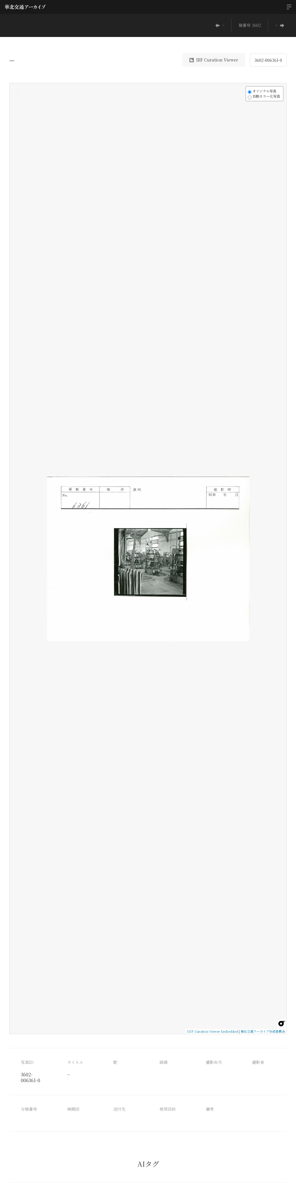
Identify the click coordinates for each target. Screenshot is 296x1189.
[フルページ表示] (17, 112)
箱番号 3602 (249, 25)
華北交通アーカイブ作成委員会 (262, 1031)
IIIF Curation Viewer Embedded (212, 1031)
